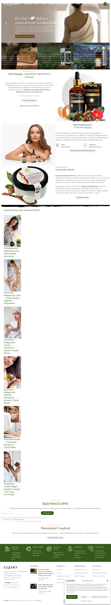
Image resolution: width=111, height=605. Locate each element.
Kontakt (59, 569)
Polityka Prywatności (86, 601)
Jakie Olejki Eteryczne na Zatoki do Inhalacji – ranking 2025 (46, 587)
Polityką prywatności (18, 519)
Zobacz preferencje (99, 597)
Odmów (84, 597)
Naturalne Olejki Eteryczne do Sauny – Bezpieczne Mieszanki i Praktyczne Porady (45, 572)
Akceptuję (72, 597)
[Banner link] (19, 56)
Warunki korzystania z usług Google (35, 521)
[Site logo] (11, 4)
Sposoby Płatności (80, 569)
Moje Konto (96, 569)
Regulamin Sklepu (63, 576)
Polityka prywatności (23, 521)
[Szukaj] (92, 4)
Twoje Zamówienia (98, 576)
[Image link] (10, 567)
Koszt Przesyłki (79, 576)
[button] (107, 581)
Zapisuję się (47, 513)
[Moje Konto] (96, 4)
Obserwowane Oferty (99, 573)
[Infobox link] (14, 553)
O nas (59, 573)
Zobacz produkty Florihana (28, 31)
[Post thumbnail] (33, 575)
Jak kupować (61, 582)
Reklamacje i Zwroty (81, 573)
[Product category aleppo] (55, 356)
